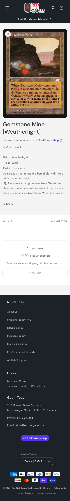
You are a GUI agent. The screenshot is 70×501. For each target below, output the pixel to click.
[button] (7, 8)
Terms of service (25, 493)
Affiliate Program (17, 360)
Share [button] (9, 204)
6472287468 (25, 418)
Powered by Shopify (40, 487)
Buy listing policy (17, 344)
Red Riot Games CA (21, 487)
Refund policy (15, 328)
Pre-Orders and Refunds (21, 352)
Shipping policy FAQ (19, 319)
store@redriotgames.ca (30, 425)
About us (12, 311)
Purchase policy (16, 336)
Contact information (46, 493)
